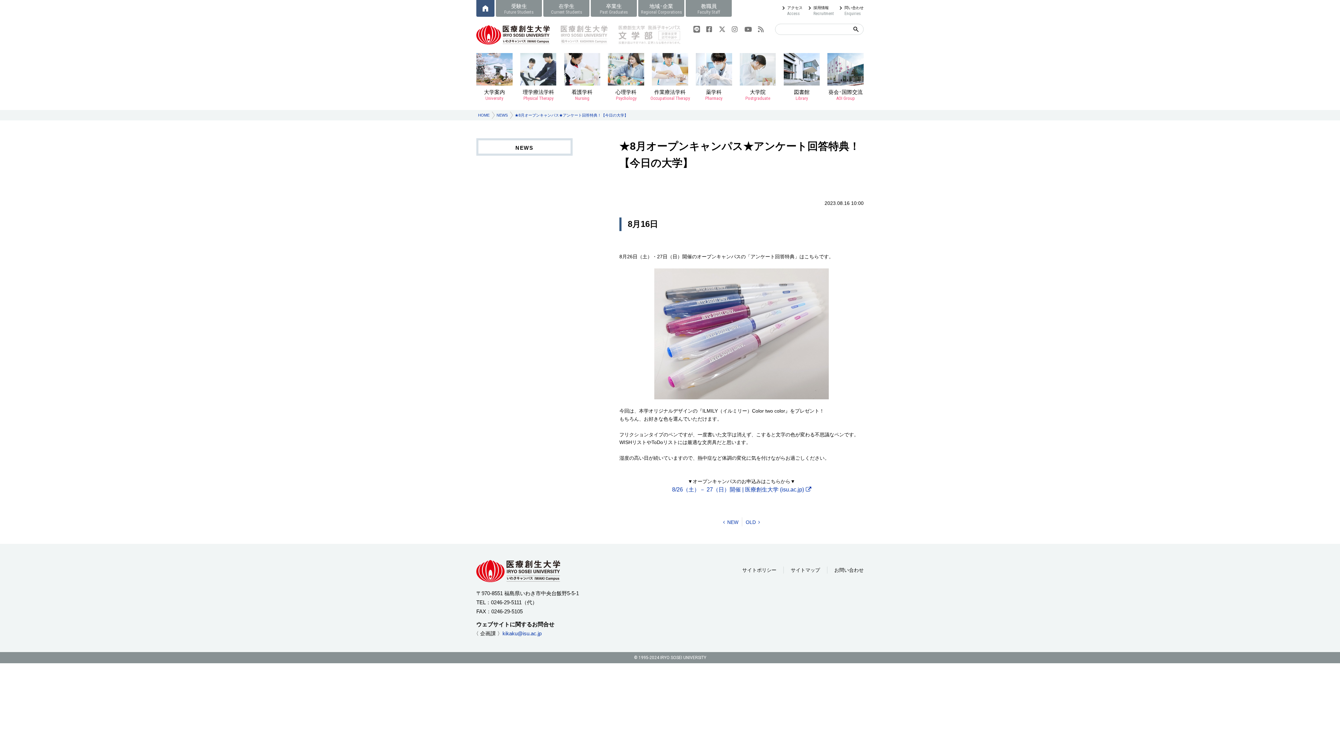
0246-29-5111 (506, 602)
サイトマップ (805, 570)
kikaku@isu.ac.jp (522, 633)
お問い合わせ (849, 570)
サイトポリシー (759, 570)
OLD (751, 522)
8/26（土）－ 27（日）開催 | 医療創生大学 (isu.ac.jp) (738, 490)
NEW (732, 522)
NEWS (502, 115)
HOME (484, 115)
